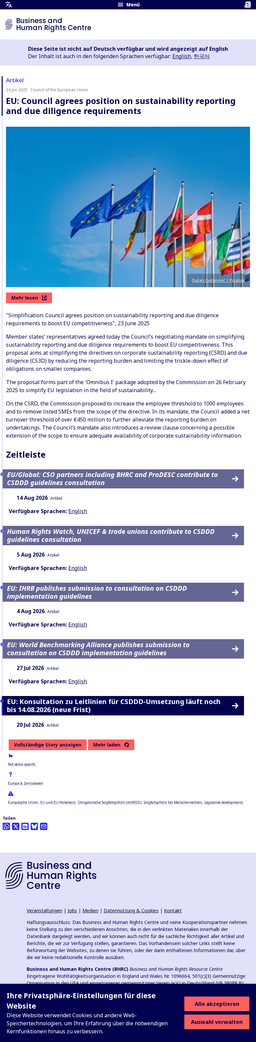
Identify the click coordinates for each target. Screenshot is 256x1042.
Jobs (72, 910)
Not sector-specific (21, 764)
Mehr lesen (24, 298)
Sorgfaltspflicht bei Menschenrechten (173, 802)
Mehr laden (106, 745)
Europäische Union (23, 802)
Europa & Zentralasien (25, 783)
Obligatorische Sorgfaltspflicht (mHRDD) (109, 802)
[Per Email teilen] (43, 826)
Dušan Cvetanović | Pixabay (218, 280)
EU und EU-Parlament (57, 802)
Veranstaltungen (44, 910)
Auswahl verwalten (217, 1022)
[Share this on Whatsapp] (6, 826)
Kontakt (173, 910)
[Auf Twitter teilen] (15, 826)
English (181, 56)
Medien (90, 910)
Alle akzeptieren (217, 1004)
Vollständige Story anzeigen (47, 744)
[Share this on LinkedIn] (25, 826)
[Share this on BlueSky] (34, 826)
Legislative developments (223, 802)
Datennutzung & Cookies (131, 910)
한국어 (202, 56)
